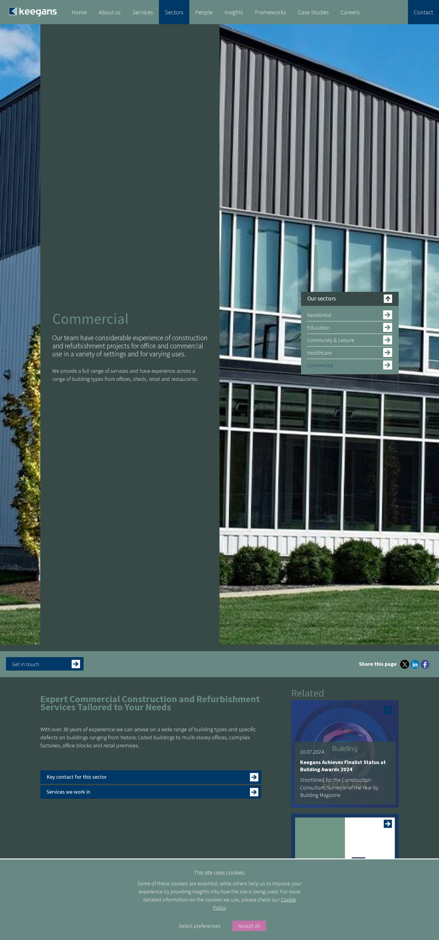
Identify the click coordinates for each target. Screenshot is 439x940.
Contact (423, 12)
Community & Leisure (330, 340)
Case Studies (313, 12)
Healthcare (319, 352)
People (204, 12)
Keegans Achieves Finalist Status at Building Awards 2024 (343, 766)
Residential (319, 315)
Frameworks (270, 12)
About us (110, 12)
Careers (350, 12)
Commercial (320, 365)
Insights (234, 12)
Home (79, 12)
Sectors (174, 12)
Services (143, 12)
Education (318, 327)
